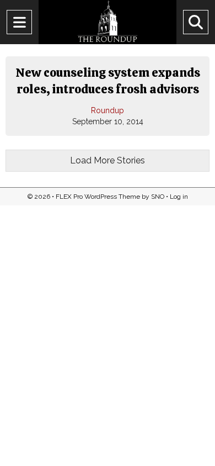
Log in (179, 196)
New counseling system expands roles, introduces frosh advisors (107, 81)
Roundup (107, 110)
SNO (157, 196)
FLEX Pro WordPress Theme (98, 196)
